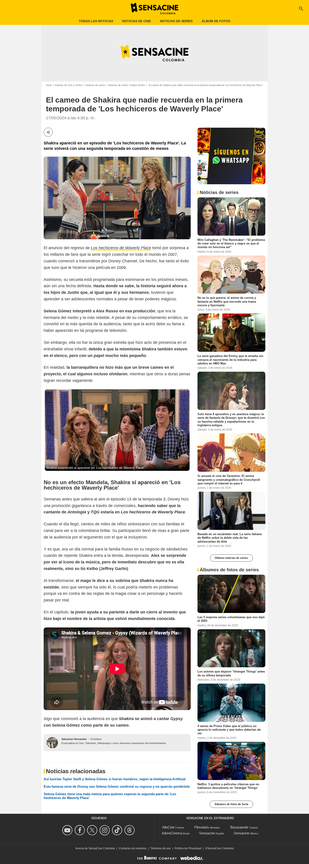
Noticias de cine (136, 21)
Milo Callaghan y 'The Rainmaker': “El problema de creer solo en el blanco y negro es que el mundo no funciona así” (231, 243)
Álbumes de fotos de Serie (231, 804)
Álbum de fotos (216, 21)
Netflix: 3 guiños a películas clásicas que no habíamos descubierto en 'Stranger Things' (228, 785)
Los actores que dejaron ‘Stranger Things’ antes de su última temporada (231, 673)
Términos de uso (160, 848)
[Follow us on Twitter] (93, 830)
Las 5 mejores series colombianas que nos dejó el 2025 (231, 618)
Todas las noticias (96, 21)
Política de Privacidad (188, 848)
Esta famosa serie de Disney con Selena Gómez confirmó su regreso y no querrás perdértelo (117, 786)
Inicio (49, 85)
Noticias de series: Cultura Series (126, 85)
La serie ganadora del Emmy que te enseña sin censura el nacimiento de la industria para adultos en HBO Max (230, 359)
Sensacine (207, 833)
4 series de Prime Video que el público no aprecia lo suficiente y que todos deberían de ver (229, 729)
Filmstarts (201, 827)
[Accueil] (154, 8)
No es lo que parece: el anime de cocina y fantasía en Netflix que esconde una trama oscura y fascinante (226, 301)
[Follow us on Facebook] (80, 830)
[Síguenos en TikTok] (118, 830)
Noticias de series (176, 21)
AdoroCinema (172, 833)
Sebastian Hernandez (74, 739)
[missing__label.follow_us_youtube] (68, 830)
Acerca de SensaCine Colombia (95, 848)
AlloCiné (168, 827)
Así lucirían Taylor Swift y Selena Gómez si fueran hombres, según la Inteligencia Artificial (114, 779)
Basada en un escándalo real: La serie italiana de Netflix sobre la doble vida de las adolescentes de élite (229, 537)
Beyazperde (239, 827)
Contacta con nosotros (132, 848)
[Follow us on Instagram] (105, 830)
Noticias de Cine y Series (68, 85)
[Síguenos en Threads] (130, 830)
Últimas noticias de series (231, 558)
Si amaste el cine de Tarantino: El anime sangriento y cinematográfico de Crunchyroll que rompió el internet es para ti (228, 479)
